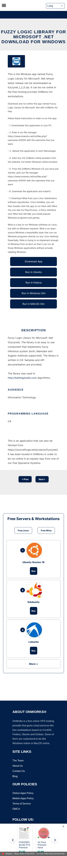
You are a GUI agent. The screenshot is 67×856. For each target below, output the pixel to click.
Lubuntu (34, 641)
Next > (42, 479)
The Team (18, 760)
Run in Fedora (34, 282)
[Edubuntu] (35, 590)
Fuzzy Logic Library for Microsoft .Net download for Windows (33, 36)
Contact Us (18, 771)
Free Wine (46, 530)
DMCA (16, 809)
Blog (15, 776)
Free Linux (23, 530)
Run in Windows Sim (33, 293)
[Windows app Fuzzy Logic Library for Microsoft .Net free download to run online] (16, 61)
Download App (33, 261)
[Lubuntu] (35, 630)
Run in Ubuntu (33, 272)
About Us (17, 765)
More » (33, 663)
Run (33, 571)
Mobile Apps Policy (23, 798)
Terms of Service (21, 803)
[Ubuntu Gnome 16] (35, 550)
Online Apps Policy (23, 793)
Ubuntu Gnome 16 (33, 562)
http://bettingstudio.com (22, 377)
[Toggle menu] (4, 5)
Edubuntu (33, 602)
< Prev (25, 479)
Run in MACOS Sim (33, 303)
